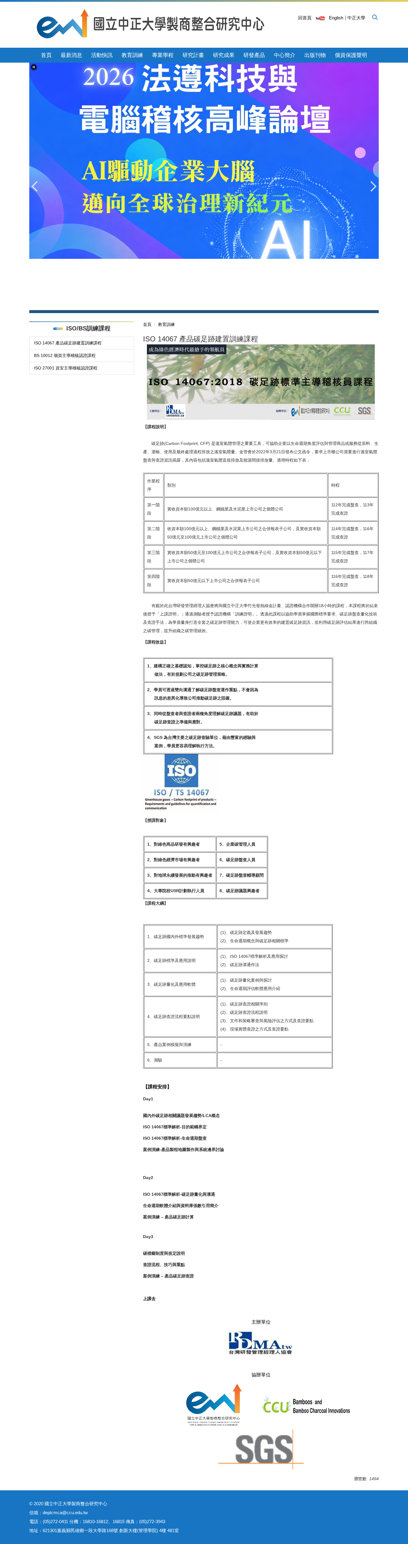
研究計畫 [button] (193, 55)
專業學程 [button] (163, 55)
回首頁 (305, 17)
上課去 (149, 1298)
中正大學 (356, 17)
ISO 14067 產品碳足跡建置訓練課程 (68, 343)
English (336, 17)
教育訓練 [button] (132, 55)
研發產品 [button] (254, 55)
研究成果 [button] (223, 55)
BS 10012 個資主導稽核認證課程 (65, 355)
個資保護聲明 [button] (351, 55)
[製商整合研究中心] (151, 24)
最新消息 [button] (71, 55)
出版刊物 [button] (315, 55)
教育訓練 (166, 324)
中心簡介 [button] (284, 55)
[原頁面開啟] (320, 18)
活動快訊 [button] (102, 55)
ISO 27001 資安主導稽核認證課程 (65, 368)
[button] (374, 17)
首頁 (46, 55)
